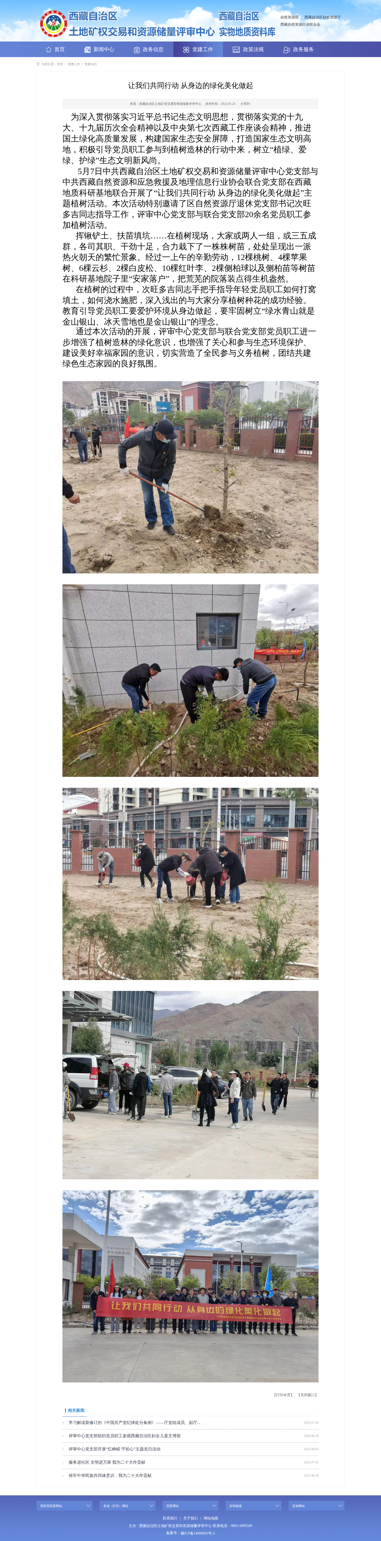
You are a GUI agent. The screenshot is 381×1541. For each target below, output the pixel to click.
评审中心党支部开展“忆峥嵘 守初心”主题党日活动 (114, 1449)
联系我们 (170, 1518)
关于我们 (190, 1518)
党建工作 (74, 64)
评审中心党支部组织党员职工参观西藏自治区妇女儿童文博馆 (125, 1436)
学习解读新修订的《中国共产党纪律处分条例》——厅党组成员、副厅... (134, 1422)
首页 (60, 64)
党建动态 (90, 64)
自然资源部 (289, 17)
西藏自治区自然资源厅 (323, 17)
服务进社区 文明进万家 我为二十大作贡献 (107, 1462)
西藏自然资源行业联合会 (300, 24)
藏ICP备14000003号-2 (198, 1533)
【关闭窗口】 (308, 1395)
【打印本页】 (283, 1395)
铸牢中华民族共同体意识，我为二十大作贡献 (110, 1475)
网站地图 (211, 1518)
